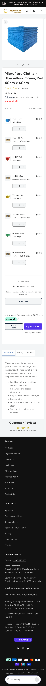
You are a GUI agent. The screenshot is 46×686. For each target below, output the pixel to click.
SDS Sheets (10, 482)
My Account (10, 510)
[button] (27, 11)
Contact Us (10, 494)
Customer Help (11, 539)
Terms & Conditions (13, 516)
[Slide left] (17, 64)
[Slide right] (28, 64)
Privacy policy (20, 673)
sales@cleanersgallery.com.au (25, 588)
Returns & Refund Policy (15, 528)
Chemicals (9, 459)
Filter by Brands (12, 471)
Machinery (9, 465)
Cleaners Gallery (15, 669)
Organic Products (12, 453)
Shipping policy (34, 673)
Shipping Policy (12, 522)
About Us (9, 488)
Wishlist (8, 545)
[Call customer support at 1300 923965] (34, 11)
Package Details (12, 477)
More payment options (33, 333)
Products (9, 448)
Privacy (8, 533)
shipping (26, 292)
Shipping (9, 97)
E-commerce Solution (29, 669)
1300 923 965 (19, 560)
